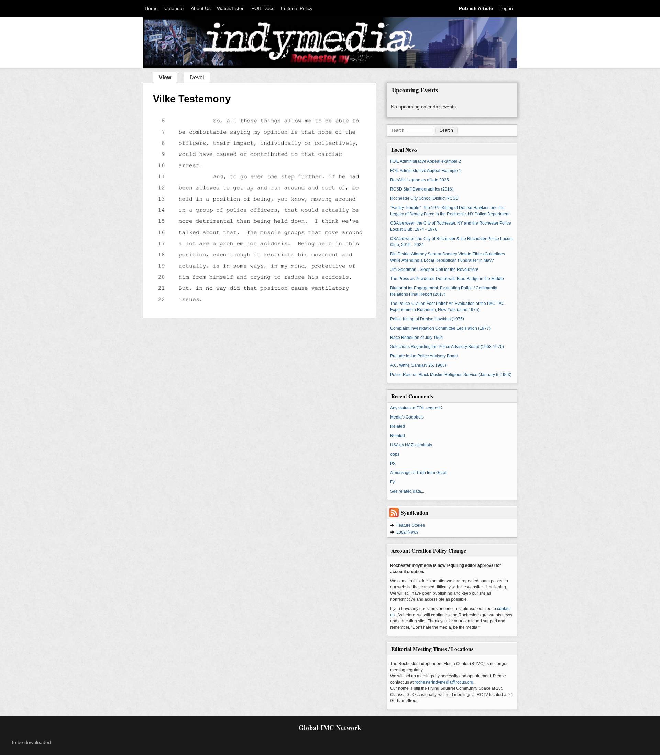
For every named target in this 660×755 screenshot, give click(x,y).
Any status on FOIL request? (416, 407)
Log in (506, 8)
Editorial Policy (296, 8)
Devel (197, 77)
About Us (201, 8)
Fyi (393, 482)
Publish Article (476, 8)
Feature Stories (410, 525)
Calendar (174, 8)
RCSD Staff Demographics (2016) (421, 189)
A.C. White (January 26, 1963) (418, 365)
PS (393, 463)
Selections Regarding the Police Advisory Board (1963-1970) (447, 346)
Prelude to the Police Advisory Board (424, 356)
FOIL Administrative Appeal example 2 (425, 161)
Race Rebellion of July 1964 (416, 337)
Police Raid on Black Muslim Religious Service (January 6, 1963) (451, 374)
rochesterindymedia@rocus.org (444, 682)
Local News (407, 532)
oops (394, 454)
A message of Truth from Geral (418, 472)
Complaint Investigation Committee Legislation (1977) (440, 328)
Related (397, 426)
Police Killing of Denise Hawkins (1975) (427, 319)
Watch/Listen (231, 8)
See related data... (407, 491)
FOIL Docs (262, 8)
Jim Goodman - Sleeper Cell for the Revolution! (434, 269)
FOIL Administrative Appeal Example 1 (425, 170)
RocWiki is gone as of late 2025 (419, 180)
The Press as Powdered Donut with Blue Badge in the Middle (447, 278)
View (168, 76)
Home (151, 8)
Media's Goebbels (407, 417)
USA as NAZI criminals (411, 445)
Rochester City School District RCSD (424, 198)
